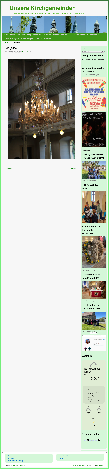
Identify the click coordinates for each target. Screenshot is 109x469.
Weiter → (74, 169)
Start (6, 34)
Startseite (8, 42)
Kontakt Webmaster (66, 456)
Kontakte (47, 39)
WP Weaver (99, 465)
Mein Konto (21, 34)
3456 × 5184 (25, 52)
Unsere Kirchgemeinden (43, 7)
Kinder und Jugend (11, 39)
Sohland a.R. (65, 34)
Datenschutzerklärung (15, 461)
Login (61, 458)
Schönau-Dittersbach (80, 34)
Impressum (12, 456)
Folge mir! (94, 333)
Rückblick (38, 39)
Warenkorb (37, 34)
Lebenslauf (94, 34)
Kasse (12, 34)
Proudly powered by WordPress (79, 465)
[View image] (94, 94)
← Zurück (8, 169)
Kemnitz (56, 34)
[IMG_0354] (41, 109)
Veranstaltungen (27, 39)
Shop (29, 34)
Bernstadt (47, 34)
